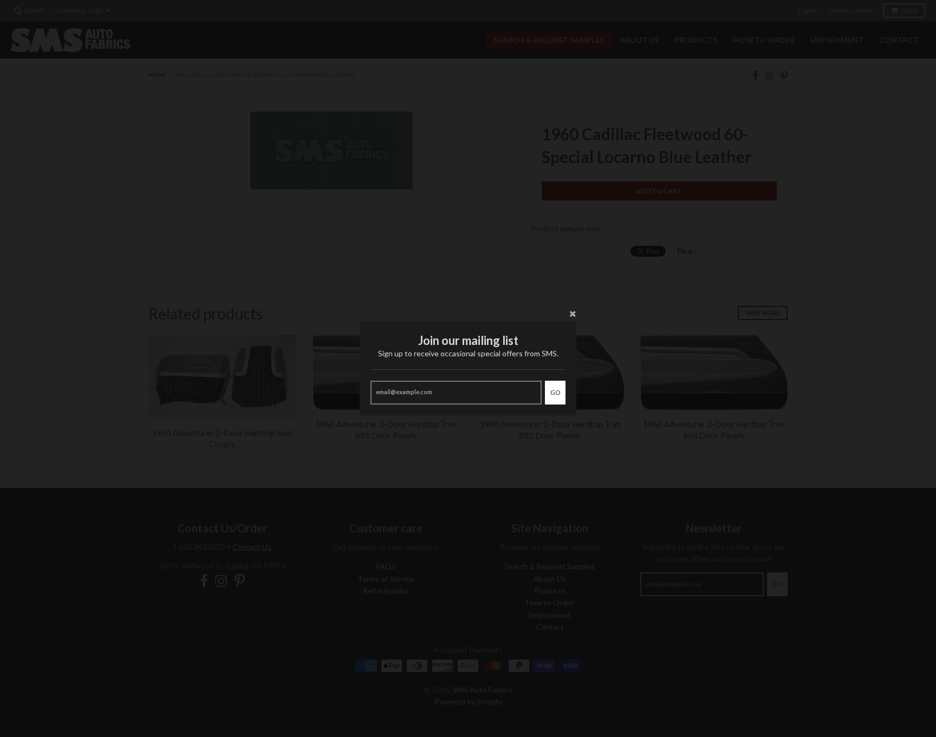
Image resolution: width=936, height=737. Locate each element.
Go (555, 392)
